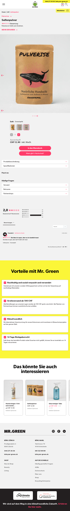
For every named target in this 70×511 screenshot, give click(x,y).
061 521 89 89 (40, 451)
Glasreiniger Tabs (55, 403)
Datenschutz (40, 471)
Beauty (7, 467)
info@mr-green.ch (62, 1)
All (8, 12)
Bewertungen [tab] (8, 222)
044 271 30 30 (50, 1)
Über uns (38, 474)
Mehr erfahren (8, 30)
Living (6, 471)
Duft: (16, 122)
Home (4, 12)
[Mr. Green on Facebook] (58, 431)
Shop (37, 477)
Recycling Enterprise (42, 481)
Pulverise (5, 16)
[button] (32, 116)
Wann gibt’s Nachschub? (35, 153)
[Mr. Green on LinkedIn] (64, 431)
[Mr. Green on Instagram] (53, 431)
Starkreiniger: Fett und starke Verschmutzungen (13, 405)
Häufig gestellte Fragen (44, 464)
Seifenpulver (6, 242)
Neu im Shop (8, 464)
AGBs (37, 467)
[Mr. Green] (35, 4)
